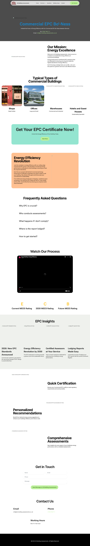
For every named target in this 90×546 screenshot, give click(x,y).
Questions (49, 3)
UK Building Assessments (23, 3)
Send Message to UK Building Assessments (44, 487)
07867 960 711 (46, 31)
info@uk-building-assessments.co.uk (47, 33)
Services (42, 3)
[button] (45, 205)
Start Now (45, 138)
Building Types (56, 3)
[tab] (45, 205)
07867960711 (51, 512)
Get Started (74, 3)
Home (37, 3)
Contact (63, 3)
